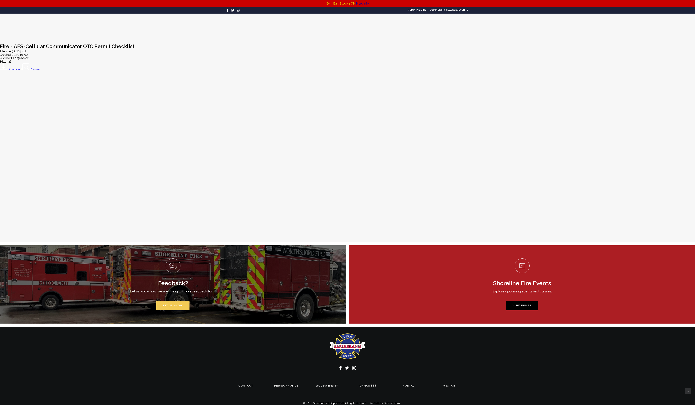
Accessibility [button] (327, 385)
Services (279, 26)
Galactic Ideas (392, 403)
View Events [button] (522, 305)
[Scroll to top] (688, 390)
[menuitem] (417, 10)
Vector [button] (449, 385)
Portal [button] (408, 385)
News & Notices (422, 26)
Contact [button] (245, 385)
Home (231, 26)
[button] (227, 10)
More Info (362, 3)
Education (373, 26)
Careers (262, 26)
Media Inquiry (417, 10)
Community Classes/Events (449, 10)
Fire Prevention (303, 26)
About (245, 26)
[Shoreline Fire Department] (346, 26)
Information (396, 26)
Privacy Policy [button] (286, 385)
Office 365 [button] (367, 385)
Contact (445, 26)
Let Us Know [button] (173, 305)
